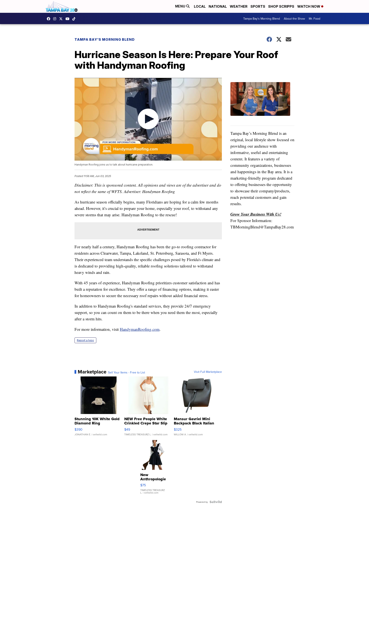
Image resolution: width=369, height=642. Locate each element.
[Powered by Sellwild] (215, 501)
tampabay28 (62, 18)
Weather (238, 6)
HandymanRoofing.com (140, 329)
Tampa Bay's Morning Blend (261, 18)
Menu (180, 6)
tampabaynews (49, 18)
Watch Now (309, 6)
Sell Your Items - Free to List (126, 372)
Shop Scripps (281, 6)
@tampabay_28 (75, 18)
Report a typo (85, 340)
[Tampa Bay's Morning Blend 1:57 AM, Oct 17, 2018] (262, 104)
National (218, 6)
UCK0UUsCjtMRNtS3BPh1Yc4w (69, 18)
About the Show (294, 18)
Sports (257, 6)
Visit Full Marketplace (208, 371)
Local (200, 6)
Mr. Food (314, 18)
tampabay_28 (55, 18)
